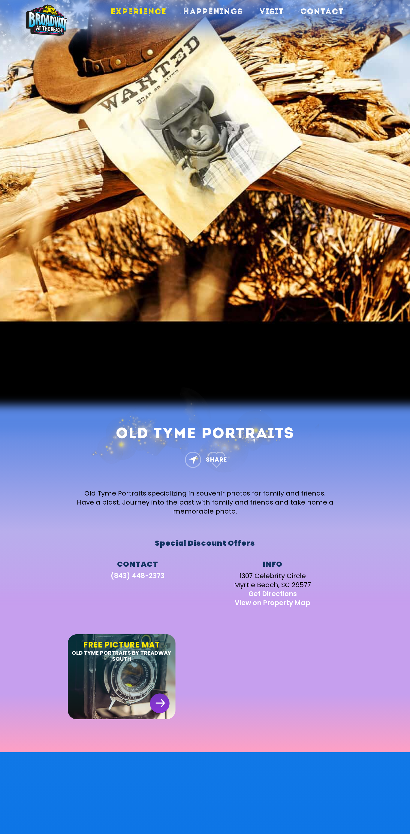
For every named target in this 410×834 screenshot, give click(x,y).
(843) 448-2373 (137, 575)
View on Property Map (272, 602)
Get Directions (273, 593)
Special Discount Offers (205, 543)
